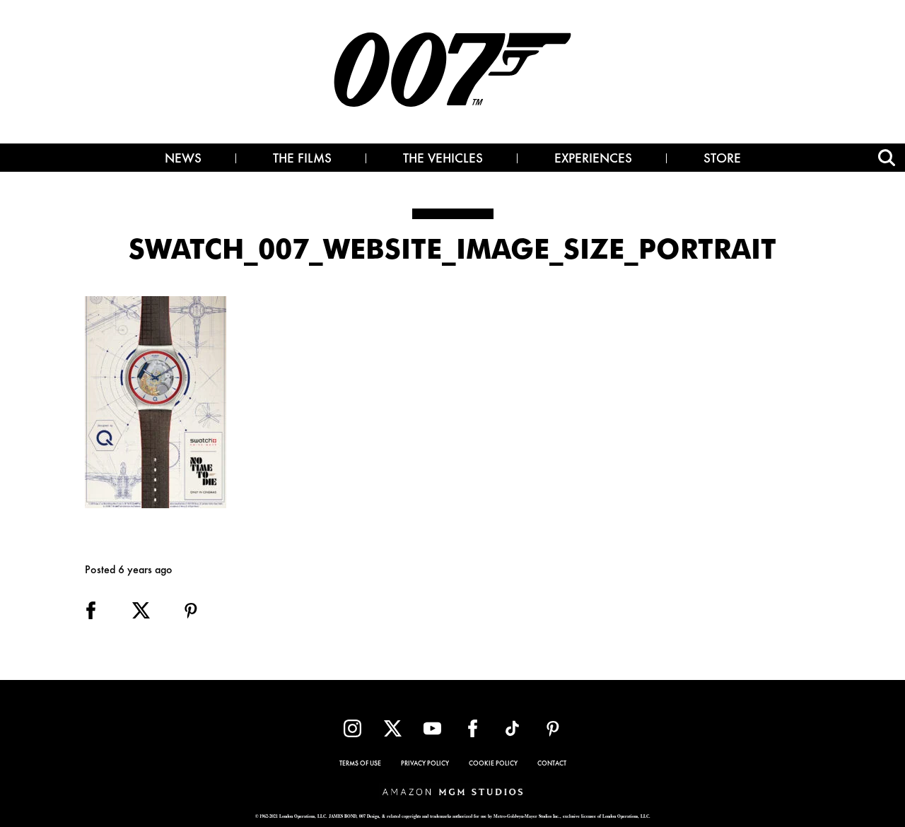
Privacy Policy (425, 764)
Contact (551, 764)
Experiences (593, 160)
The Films (302, 160)
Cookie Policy (493, 764)
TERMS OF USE (360, 764)
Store (722, 160)
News (183, 160)
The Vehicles (443, 160)
